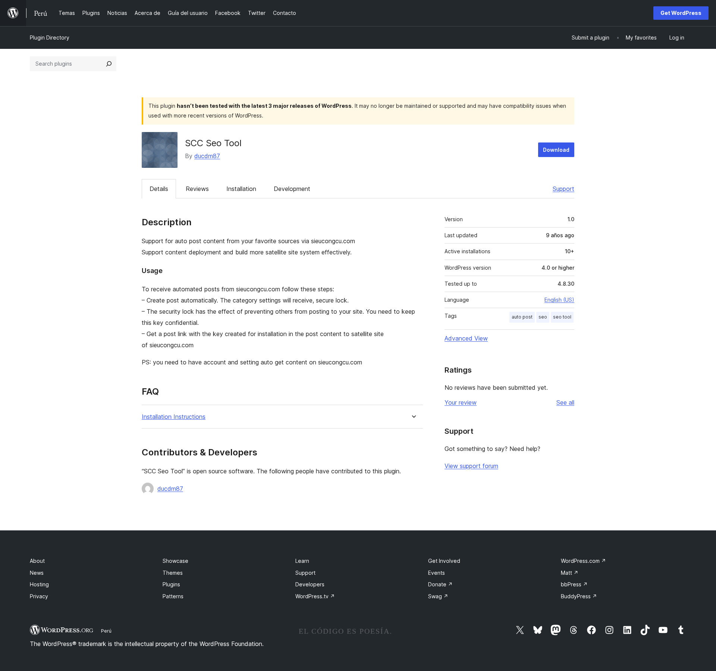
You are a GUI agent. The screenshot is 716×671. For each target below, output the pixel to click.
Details (159, 188)
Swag (438, 596)
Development (292, 188)
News (37, 573)
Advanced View (466, 338)
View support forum (471, 466)
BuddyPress (579, 596)
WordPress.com (583, 561)
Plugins (171, 584)
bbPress (574, 584)
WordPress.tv (315, 596)
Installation (241, 188)
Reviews (197, 188)
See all (565, 402)
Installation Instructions (173, 416)
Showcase (175, 561)
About (37, 561)
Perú (106, 631)
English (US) (559, 300)
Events (436, 573)
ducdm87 (207, 156)
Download (556, 150)
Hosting (39, 584)
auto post (522, 317)
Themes (173, 573)
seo (542, 317)
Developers (309, 584)
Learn (302, 561)
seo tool (562, 317)
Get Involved (444, 561)
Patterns (173, 596)
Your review (461, 402)
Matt (569, 573)
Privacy (39, 596)
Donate (440, 584)
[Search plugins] (108, 63)
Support (563, 188)
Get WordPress (680, 13)
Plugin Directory (49, 37)
